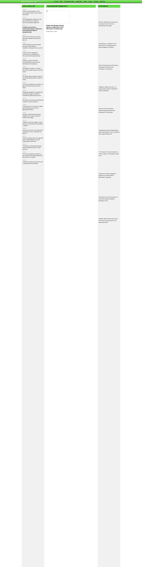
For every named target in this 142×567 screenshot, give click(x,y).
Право (90, 1)
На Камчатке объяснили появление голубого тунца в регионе (33, 100)
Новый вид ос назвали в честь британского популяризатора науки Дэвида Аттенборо (108, 45)
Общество (79, 1)
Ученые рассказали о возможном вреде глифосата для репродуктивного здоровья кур (32, 29)
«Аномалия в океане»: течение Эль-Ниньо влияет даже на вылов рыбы (33, 69)
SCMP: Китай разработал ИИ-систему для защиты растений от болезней (32, 12)
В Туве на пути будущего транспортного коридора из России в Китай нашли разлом (31, 54)
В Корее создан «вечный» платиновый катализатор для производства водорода (31, 62)
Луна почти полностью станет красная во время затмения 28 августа (32, 38)
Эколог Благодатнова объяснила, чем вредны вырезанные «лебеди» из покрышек (108, 67)
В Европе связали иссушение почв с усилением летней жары (33, 162)
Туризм (96, 1)
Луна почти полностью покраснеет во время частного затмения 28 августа (33, 131)
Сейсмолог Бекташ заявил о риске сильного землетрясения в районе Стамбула (33, 123)
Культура (102, 1)
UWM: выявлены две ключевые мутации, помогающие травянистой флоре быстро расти (33, 46)
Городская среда (69, 1)
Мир (61, 1)
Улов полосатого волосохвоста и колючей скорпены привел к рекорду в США (108, 198)
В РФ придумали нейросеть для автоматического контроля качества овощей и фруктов (32, 20)
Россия (56, 1)
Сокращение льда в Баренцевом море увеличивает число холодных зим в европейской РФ (109, 132)
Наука (85, 1)
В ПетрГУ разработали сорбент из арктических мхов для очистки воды (33, 85)
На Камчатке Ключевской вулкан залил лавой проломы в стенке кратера (32, 147)
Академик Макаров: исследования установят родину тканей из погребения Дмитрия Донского (32, 93)
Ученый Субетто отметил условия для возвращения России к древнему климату (33, 107)
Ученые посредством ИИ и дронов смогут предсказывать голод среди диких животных (33, 139)
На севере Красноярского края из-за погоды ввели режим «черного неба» (33, 77)
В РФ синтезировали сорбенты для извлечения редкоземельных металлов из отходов (33, 155)
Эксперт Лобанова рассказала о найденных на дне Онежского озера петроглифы (32, 115)
